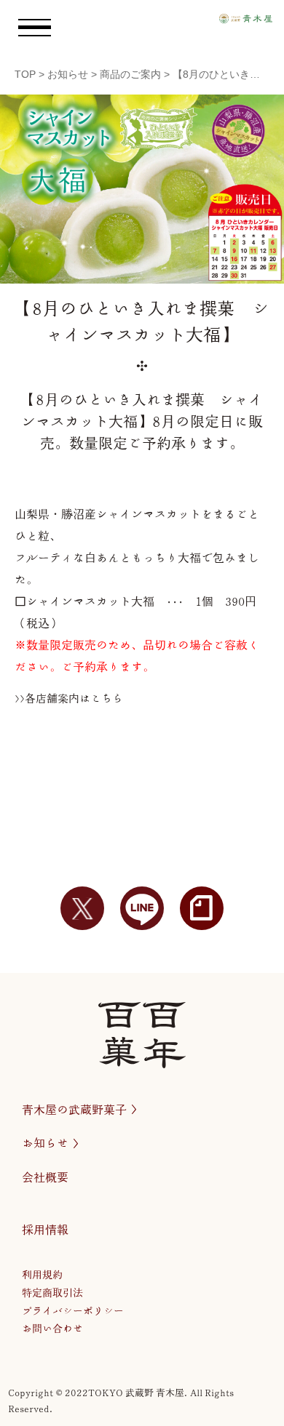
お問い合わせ (52, 1328)
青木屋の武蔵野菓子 (74, 1109)
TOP (25, 74)
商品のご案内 (130, 74)
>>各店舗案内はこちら (69, 698)
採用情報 (45, 1229)
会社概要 (45, 1177)
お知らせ (67, 74)
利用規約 (42, 1275)
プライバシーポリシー (73, 1311)
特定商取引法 (52, 1293)
